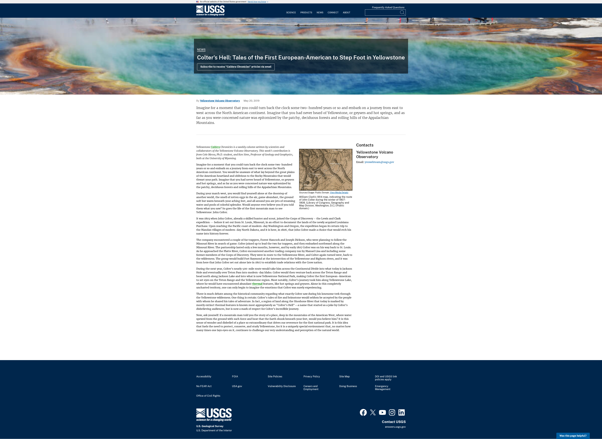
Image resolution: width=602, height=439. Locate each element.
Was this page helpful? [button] (573, 435)
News (320, 12)
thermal (257, 283)
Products (306, 12)
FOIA (235, 376)
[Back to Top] (591, 428)
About (346, 12)
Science (291, 12)
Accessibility (203, 376)
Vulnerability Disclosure (282, 386)
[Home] (210, 15)
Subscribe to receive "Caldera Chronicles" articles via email (235, 66)
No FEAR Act (203, 386)
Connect (333, 12)
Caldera (215, 147)
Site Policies (275, 376)
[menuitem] (291, 10)
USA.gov (237, 386)
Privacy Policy (312, 376)
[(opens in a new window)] (363, 412)
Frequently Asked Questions (388, 7)
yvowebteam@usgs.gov (379, 162)
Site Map (344, 376)
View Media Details (339, 192)
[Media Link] (325, 170)
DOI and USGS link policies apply (386, 378)
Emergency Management (382, 388)
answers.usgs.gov (395, 426)
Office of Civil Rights (208, 395)
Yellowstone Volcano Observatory (220, 100)
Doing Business (348, 386)
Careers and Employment (311, 388)
